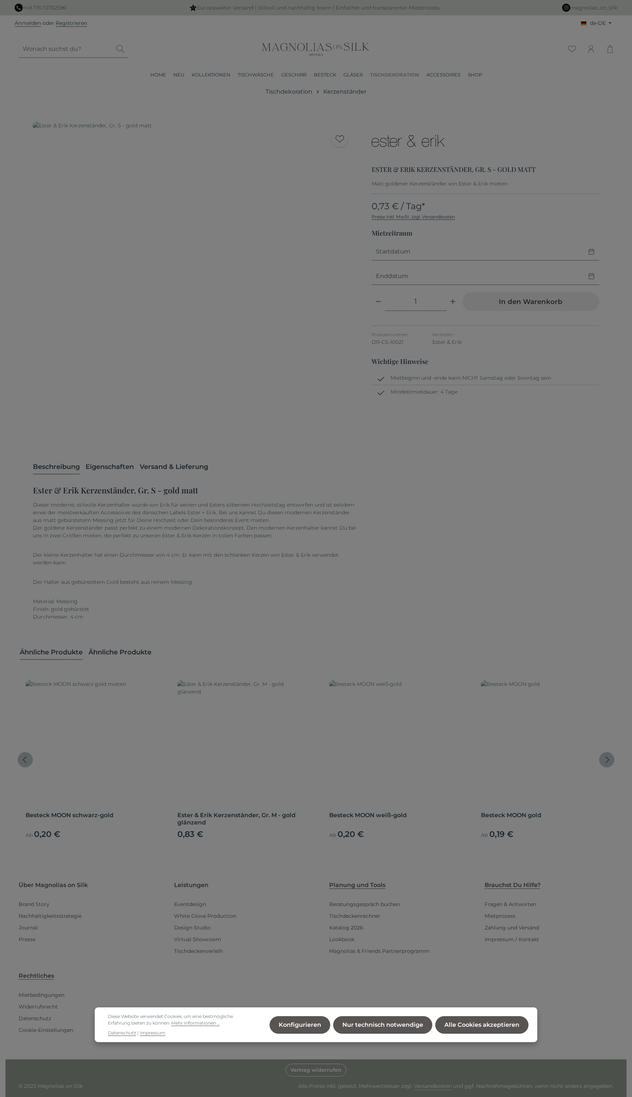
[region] (195, 284)
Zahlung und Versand (512, 927)
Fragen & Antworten (510, 904)
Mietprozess (500, 916)
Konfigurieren (300, 1024)
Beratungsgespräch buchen (364, 904)
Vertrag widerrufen (316, 1070)
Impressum (152, 1033)
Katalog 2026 (346, 927)
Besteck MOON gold (511, 815)
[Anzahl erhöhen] (453, 301)
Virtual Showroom (197, 939)
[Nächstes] (606, 759)
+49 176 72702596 (44, 7)
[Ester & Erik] (408, 141)
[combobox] (65, 49)
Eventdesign (190, 904)
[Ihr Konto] (591, 49)
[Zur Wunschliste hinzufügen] (339, 139)
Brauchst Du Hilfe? (513, 885)
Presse (27, 939)
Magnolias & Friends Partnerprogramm (379, 951)
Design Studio (192, 927)
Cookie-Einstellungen (46, 1030)
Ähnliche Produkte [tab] (51, 652)
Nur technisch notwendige (382, 1024)
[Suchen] (120, 49)
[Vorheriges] (25, 759)
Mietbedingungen (41, 995)
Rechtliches (36, 975)
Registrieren (71, 23)
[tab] (56, 467)
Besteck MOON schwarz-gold (69, 815)
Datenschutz (35, 1018)
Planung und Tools (357, 885)
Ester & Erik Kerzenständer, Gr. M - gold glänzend (236, 819)
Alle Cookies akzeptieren (481, 1024)
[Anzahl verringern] (378, 301)
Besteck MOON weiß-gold (368, 815)
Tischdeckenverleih (198, 951)
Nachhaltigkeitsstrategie (50, 916)
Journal (28, 927)
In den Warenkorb (531, 301)
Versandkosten (433, 1086)
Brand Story (34, 904)
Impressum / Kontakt (512, 939)
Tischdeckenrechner (354, 916)
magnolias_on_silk (593, 7)
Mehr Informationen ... (195, 1023)
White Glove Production (205, 916)
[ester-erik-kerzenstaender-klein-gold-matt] (195, 284)
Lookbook (341, 939)
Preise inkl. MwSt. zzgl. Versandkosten (413, 216)
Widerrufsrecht (38, 1006)
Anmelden (28, 23)
